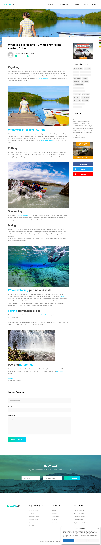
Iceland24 (11, 378)
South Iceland (85, 97)
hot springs (26, 364)
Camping (76, 4)
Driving (86, 4)
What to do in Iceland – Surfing (26, 129)
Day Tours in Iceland (79, 523)
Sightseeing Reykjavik (79, 516)
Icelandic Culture (78, 87)
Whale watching (18, 290)
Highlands (76, 81)
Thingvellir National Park (23, 215)
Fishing (12, 310)
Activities (87, 68)
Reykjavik (76, 97)
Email (10, 406)
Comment (12, 415)
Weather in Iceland (79, 103)
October (61, 296)
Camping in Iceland (34, 516)
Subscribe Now (72, 478)
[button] (98, 528)
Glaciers (85, 78)
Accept (69, 540)
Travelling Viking (43, 78)
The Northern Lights (79, 519)
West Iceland (55, 523)
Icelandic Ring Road (79, 510)
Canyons (76, 75)
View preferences (93, 540)
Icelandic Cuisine (78, 84)
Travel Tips (51, 4)
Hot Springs (85, 81)
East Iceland (77, 78)
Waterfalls (85, 100)
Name (10, 397)
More (93, 4)
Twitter (82, 169)
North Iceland (86, 94)
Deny (80, 540)
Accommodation (64, 4)
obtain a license (44, 315)
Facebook (83, 164)
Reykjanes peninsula (47, 140)
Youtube (83, 174)
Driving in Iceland (85, 75)
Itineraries (77, 94)
